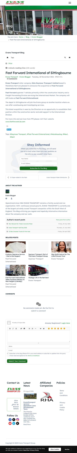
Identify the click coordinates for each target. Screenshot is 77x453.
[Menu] (69, 3)
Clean (44, 329)
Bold (10, 329)
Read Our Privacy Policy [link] (31, 450)
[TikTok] (17, 423)
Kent (13, 137)
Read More (27, 424)
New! (66, 134)
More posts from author (63, 219)
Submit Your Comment (17, 361)
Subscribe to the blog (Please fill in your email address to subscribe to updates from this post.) (37, 353)
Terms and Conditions (64, 393)
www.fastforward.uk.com (15, 122)
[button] (65, 57)
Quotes (41, 329)
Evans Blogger (25, 77)
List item (36, 329)
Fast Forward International (38, 134)
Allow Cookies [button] (55, 449)
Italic (13, 329)
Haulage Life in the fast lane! (38, 278)
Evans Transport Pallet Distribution (57, 177)
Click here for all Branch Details (16, 405)
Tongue (58, 329)
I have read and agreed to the (24, 355)
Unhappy (61, 329)
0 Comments (12, 79)
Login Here (65, 323)
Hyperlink (21, 329)
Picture (24, 329)
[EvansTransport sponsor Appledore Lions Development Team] (30, 396)
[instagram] (17, 419)
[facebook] (10, 419)
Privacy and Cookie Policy (62, 406)
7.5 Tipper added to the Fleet (18, 177)
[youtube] (10, 423)
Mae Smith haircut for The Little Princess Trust (60, 255)
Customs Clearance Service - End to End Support (15, 255)
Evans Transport (12, 77)
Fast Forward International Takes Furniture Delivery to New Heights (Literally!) (15, 279)
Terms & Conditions (33, 355)
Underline (16, 329)
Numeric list (32, 329)
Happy (49, 329)
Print (10, 63)
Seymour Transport (18, 134)
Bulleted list (29, 329)
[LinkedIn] (13, 423)
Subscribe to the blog (38, 168)
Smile (52, 329)
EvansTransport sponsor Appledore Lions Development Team (29, 405)
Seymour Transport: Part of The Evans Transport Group (38, 255)
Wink (64, 329)
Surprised (55, 329)
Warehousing (57, 134)
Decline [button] (67, 449)
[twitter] (13, 419)
